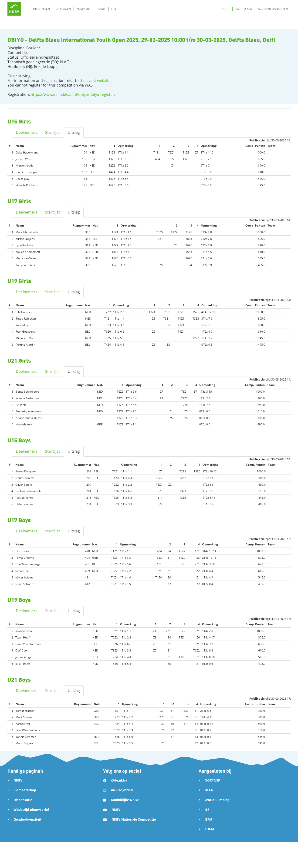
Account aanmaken (273, 9)
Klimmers (83, 9)
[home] (14, 9)
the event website (95, 80)
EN (237, 9)
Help (114, 9)
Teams (100, 9)
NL (224, 9)
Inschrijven (41, 9)
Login (248, 9)
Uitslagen (63, 9)
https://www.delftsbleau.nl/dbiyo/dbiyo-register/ (73, 94)
